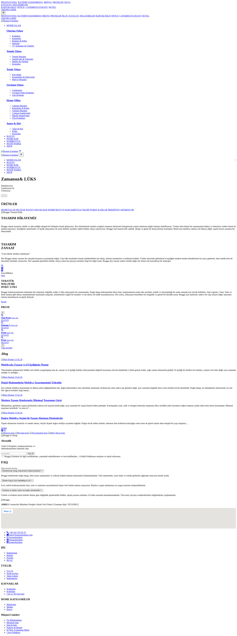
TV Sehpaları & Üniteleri (23, 46)
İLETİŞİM (22, 2)
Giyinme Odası (15, 84)
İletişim (10, 555)
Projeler (10, 558)
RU (8, 10)
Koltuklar (16, 36)
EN (5, 10)
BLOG (67, 2)
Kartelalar (11, 591)
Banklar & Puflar (19, 41)
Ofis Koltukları (18, 118)
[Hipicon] (8, 433)
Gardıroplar (17, 90)
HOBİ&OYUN (13, 141)
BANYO (11, 136)
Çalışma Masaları (19, 106)
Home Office (14, 100)
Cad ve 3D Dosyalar (15, 594)
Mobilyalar (11, 604)
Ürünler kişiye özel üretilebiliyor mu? (17, 481)
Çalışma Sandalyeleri (21, 113)
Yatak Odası (14, 69)
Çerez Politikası (13, 632)
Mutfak (10, 607)
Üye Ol (31, 454)
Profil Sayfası (12, 573)
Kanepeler (16, 38)
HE (14, 10)
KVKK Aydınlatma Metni (18, 630)
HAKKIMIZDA (35, 2)
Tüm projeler (6, 348)
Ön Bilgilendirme (14, 620)
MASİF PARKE (14, 143)
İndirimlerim (12, 578)
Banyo (9, 609)
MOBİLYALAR (14, 25)
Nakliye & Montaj (14, 627)
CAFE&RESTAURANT (37, 7)
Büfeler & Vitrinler (20, 61)
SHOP (9, 146)
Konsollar (16, 64)
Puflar (14, 131)
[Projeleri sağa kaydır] (2, 345)
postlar (4, 428)
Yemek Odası (14, 51)
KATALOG (6, 5)
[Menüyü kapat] (21, 155)
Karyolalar (16, 74)
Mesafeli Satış (13, 622)
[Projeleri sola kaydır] (2, 312)
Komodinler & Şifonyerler (23, 77)
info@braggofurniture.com (21, 535)
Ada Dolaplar (18, 95)
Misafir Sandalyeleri (20, 115)
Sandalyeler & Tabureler (22, 59)
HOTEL (52, 7)
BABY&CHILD (8, 7)
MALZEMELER (20, 5)
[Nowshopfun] (39, 433)
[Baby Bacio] (56, 433)
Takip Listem (12, 576)
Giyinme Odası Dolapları (23, 93)
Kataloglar (11, 589)
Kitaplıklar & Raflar (20, 108)
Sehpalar (16, 43)
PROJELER (58, 2)
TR (2, 10)
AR (11, 10)
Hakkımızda (12, 553)
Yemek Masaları (19, 56)
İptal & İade (12, 625)
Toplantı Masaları (19, 111)
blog (3, 275)
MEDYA (48, 2)
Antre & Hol (14, 123)
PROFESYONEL (9, 2)
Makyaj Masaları (19, 79)
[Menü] (3, 13)
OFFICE (21, 7)
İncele (3, 302)
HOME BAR (12, 139)
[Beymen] (22, 433)
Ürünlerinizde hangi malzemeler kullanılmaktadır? (22, 471)
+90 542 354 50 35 (17, 532)
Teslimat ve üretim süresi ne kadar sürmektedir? (22, 490)
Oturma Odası (15, 30)
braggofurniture (15, 537)
